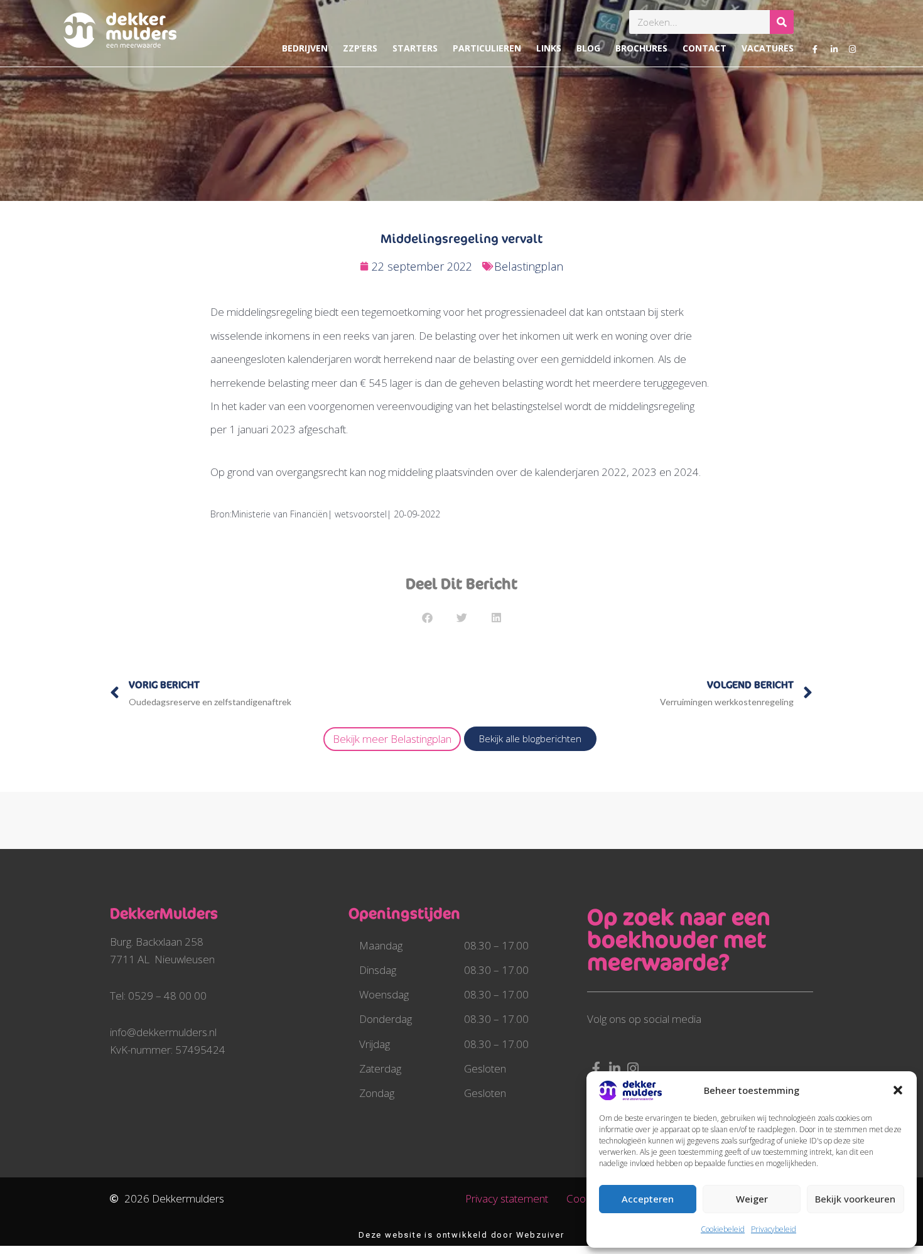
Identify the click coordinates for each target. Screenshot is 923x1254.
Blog (588, 48)
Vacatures (768, 48)
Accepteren (648, 1198)
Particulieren (487, 48)
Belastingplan (528, 266)
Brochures (641, 48)
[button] (898, 1090)
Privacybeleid (773, 1229)
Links (548, 48)
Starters (415, 48)
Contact (704, 48)
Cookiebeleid (723, 1229)
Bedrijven (305, 48)
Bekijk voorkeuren (855, 1198)
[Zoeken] (782, 22)
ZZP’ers (360, 48)
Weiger (752, 1198)
